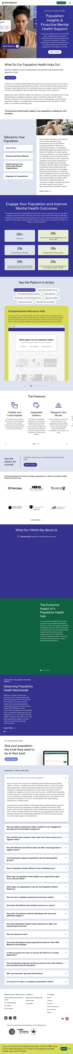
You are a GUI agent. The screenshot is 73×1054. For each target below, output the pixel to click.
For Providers (8, 1008)
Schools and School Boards (17, 156)
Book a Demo (51, 1009)
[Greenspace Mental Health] (62, 1019)
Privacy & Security (53, 1006)
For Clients (7, 1005)
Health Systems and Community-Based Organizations (14, 166)
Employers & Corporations (17, 176)
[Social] (5, 1018)
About (49, 997)
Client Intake (30, 1000)
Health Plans (11, 148)
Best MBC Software (49, 536)
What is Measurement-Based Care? (13, 999)
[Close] (70, 1049)
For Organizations (10, 1002)
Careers (49, 1000)
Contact (50, 1003)
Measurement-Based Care (34, 997)
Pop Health (29, 1003)
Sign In (49, 1012)
